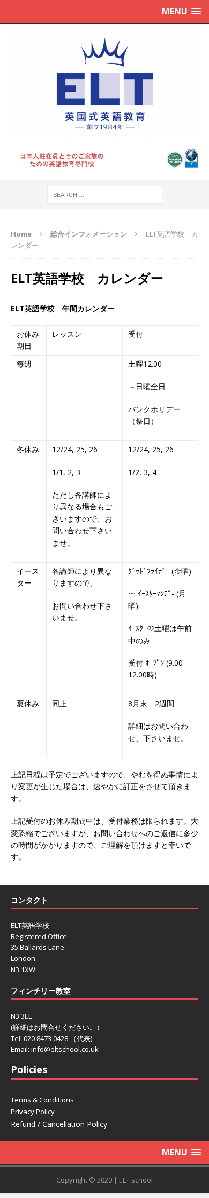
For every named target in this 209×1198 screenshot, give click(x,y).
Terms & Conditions (42, 1100)
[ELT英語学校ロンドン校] (104, 86)
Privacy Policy (33, 1111)
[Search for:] (104, 194)
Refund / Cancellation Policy (59, 1124)
